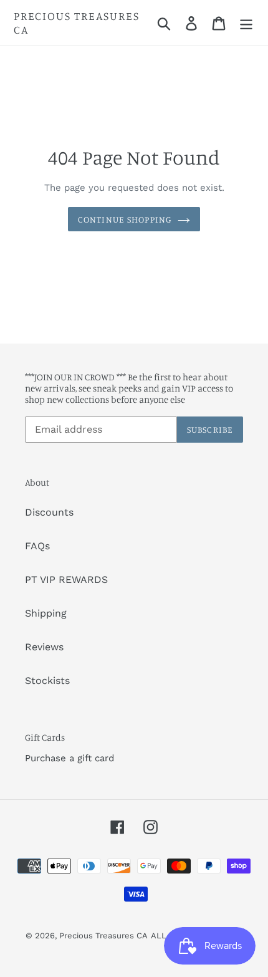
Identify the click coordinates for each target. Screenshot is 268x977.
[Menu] (246, 23)
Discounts (49, 512)
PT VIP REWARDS (66, 579)
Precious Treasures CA (76, 22)
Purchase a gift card (69, 758)
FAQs (37, 546)
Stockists (47, 680)
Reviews (44, 647)
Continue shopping (124, 219)
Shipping (46, 613)
